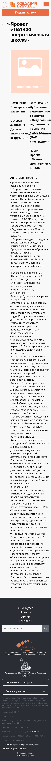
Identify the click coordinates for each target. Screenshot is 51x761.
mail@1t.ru (36, 731)
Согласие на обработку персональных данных (20, 744)
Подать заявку (25, 12)
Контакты (25, 621)
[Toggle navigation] (46, 4)
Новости (25, 612)
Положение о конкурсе (19, 682)
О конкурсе (25, 608)
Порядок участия (16, 691)
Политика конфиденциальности (15, 749)
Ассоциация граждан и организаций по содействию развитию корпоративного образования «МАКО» (25, 653)
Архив (25, 616)
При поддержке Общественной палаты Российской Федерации (25, 674)
